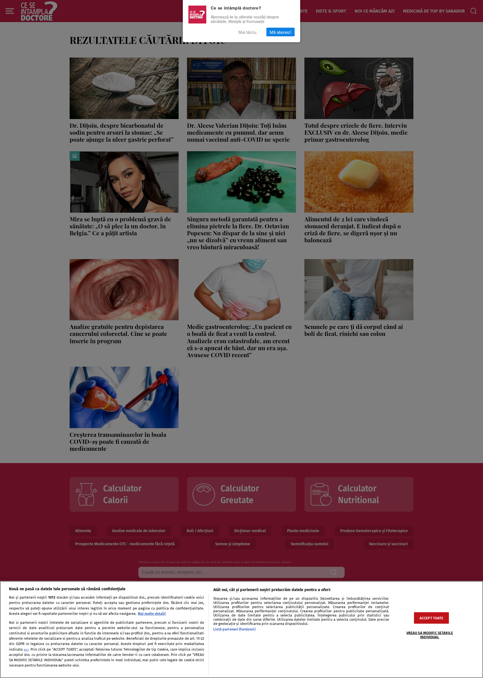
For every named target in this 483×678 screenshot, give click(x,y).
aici (26, 649)
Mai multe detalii (152, 613)
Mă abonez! (280, 32)
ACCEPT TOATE (432, 618)
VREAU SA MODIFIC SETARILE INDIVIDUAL (429, 634)
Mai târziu (247, 32)
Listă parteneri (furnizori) (234, 629)
